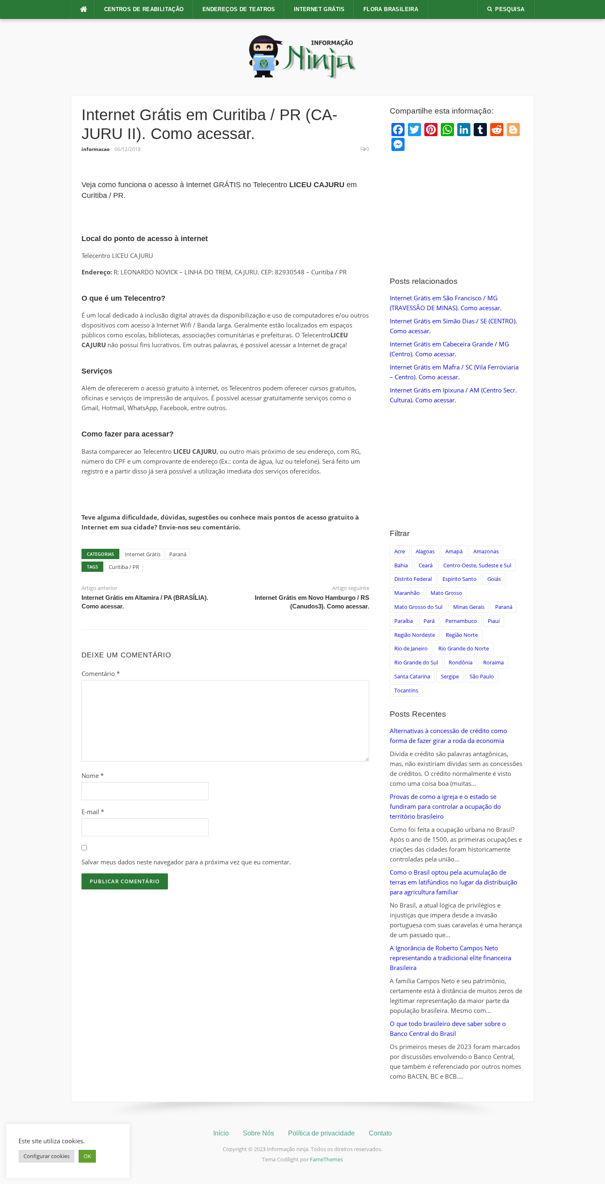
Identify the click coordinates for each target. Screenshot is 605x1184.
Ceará (426, 565)
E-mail (92, 812)
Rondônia (460, 662)
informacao (95, 149)
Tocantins (406, 690)
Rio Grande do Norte (463, 648)
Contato (380, 1133)
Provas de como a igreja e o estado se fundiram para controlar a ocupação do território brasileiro (445, 806)
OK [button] (87, 1156)
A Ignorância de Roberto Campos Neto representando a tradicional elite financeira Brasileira (450, 958)
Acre (399, 551)
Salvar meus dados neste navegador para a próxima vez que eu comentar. (186, 862)
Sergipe (450, 676)
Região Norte (462, 634)
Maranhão (407, 593)
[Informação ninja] (302, 56)
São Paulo (482, 676)
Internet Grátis (319, 9)
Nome (92, 775)
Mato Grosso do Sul (418, 607)
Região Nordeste (414, 634)
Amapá (454, 551)
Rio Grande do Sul (416, 662)
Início (221, 1133)
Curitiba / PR (124, 567)
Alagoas (425, 551)
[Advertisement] (457, 214)
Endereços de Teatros (238, 9)
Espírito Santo (459, 579)
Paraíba (403, 621)
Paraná (177, 554)
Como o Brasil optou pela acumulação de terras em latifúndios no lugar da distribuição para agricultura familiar (453, 882)
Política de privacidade (321, 1133)
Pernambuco (461, 621)
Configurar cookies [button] (46, 1156)
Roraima (493, 662)
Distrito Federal (413, 579)
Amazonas (486, 551)
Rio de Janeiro (411, 648)
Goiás (494, 579)
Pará (429, 621)
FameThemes (326, 1159)
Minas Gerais (468, 607)
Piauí (494, 621)
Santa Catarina (412, 676)
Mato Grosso (446, 593)
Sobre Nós (258, 1133)
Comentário (100, 673)
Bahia (401, 565)
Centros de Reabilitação (144, 9)
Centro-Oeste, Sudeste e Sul (477, 565)
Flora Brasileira (390, 9)
